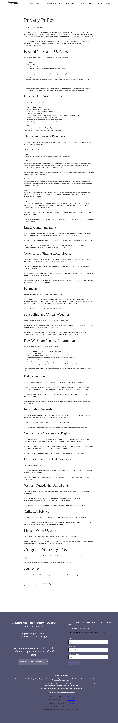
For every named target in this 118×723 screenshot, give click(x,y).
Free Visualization (95, 3)
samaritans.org (71, 700)
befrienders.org (60, 709)
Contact (107, 3)
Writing (83, 3)
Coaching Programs (71, 3)
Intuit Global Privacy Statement (58, 172)
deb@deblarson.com (42, 446)
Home (31, 3)
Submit (74, 663)
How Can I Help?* (73, 654)
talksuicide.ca (71, 703)
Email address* (73, 646)
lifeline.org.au (69, 706)
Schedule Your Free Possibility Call (33, 662)
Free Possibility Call (53, 3)
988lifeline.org (70, 697)
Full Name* (71, 639)
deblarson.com (35, 32)
